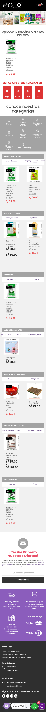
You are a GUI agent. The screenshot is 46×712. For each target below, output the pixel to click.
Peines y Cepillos (11, 218)
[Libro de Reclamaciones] (11, 620)
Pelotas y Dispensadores (11, 335)
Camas (11, 379)
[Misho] (3, 696)
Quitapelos (34, 218)
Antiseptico (11, 279)
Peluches (11, 484)
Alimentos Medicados (11, 430)
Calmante (35, 279)
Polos (35, 484)
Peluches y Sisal (34, 335)
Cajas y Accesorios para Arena (35, 162)
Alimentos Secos (35, 430)
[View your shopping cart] (41, 5)
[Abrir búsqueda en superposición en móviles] (37, 5)
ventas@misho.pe (14, 686)
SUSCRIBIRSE (23, 580)
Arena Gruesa (11, 161)
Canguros (35, 379)
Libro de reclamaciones (11, 626)
